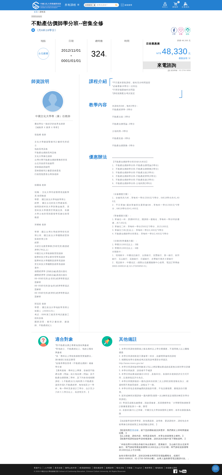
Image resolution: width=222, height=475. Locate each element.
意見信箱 (134, 430)
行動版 (130, 468)
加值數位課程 (171, 468)
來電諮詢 (166, 65)
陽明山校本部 (71, 468)
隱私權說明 (98, 468)
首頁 (36, 12)
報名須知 (120, 468)
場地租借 (159, 468)
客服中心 (38, 468)
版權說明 (110, 468)
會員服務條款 (85, 468)
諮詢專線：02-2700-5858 (181, 70)
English (138, 468)
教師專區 (148, 468)
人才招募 (48, 468)
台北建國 (43, 53)
